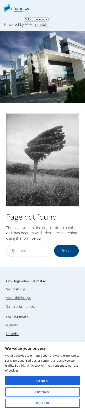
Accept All (42, 381)
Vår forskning (15, 289)
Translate (40, 24)
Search (66, 250)
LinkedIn (12, 333)
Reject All (42, 403)
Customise (42, 392)
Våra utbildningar (18, 298)
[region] (42, 376)
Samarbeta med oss (20, 306)
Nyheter (12, 325)
